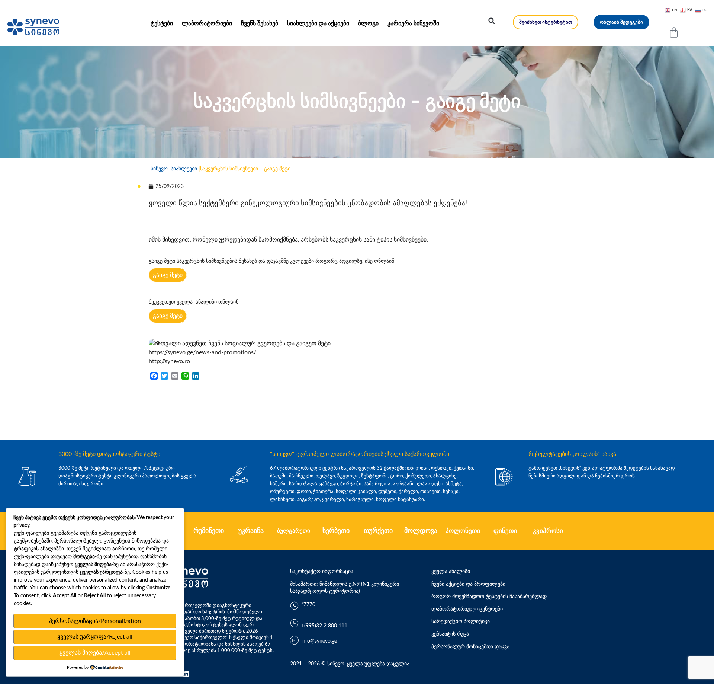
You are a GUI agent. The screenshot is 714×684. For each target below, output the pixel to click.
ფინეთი (505, 531)
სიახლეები (184, 169)
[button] (492, 21)
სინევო (159, 169)
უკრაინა (251, 531)
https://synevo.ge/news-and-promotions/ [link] (202, 352)
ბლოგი (368, 23)
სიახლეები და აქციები (318, 23)
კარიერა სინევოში (413, 23)
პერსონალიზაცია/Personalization (95, 621)
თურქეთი (378, 531)
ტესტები (162, 23)
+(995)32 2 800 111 (324, 626)
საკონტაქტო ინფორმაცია (321, 571)
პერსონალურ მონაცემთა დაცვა (470, 646)
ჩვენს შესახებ (259, 23)
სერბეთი (336, 531)
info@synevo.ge (319, 641)
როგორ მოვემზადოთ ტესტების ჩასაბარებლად (489, 596)
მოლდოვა (420, 531)
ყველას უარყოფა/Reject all (94, 637)
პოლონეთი (463, 531)
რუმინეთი (208, 531)
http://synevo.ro (169, 361)
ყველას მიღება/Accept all (95, 653)
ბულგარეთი (293, 531)
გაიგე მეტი (168, 275)
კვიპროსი (548, 531)
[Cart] (673, 32)
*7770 (308, 604)
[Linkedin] (186, 673)
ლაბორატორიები (207, 23)
